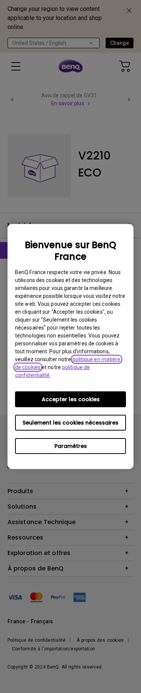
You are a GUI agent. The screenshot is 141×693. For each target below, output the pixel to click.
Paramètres (71, 446)
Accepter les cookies (71, 399)
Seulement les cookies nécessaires (70, 422)
